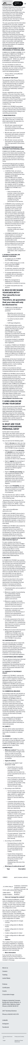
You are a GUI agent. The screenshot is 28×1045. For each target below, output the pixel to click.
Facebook (5, 1027)
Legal (4, 1040)
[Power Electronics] (7, 6)
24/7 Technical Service (9, 1011)
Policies (4, 984)
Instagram (5, 1024)
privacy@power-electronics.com (12, 398)
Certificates (6, 988)
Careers (4, 971)
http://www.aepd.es (12, 555)
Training (4, 975)
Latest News (6, 978)
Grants (4, 991)
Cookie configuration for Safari (13, 933)
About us (5, 968)
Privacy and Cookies (19, 1036)
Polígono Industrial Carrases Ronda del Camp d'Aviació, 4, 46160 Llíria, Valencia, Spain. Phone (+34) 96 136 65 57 (11, 1003)
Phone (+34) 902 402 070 (10, 1014)
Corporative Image (8, 994)
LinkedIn (5, 1020)
